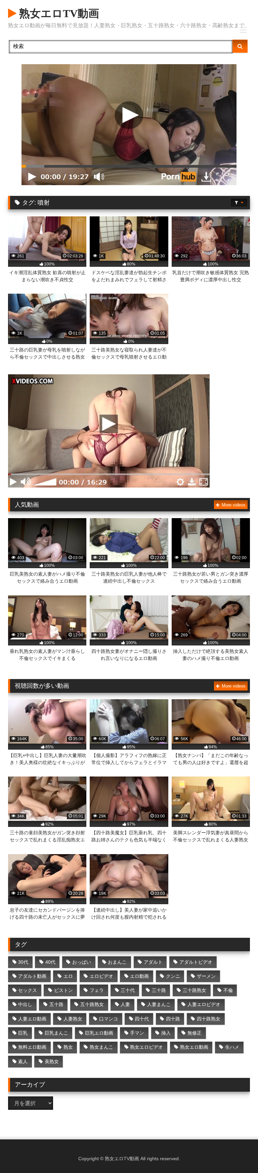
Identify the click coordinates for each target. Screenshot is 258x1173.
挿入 (166, 1033)
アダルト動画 (32, 976)
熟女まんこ (101, 1047)
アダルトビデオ (195, 962)
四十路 (173, 1018)
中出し (25, 1004)
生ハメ (232, 1047)
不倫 (228, 990)
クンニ (173, 976)
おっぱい (81, 962)
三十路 (159, 990)
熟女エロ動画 (194, 1047)
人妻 (125, 1004)
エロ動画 (139, 976)
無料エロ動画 (32, 1047)
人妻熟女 (72, 1018)
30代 (23, 962)
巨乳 (23, 1033)
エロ (68, 976)
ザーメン (206, 976)
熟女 (68, 1047)
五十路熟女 (92, 1004)
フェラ (97, 990)
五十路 (56, 1004)
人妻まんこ (159, 1004)
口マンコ (108, 1018)
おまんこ (117, 962)
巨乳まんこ (56, 1033)
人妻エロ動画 (32, 1018)
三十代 (128, 990)
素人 (23, 1061)
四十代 (142, 1018)
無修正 (194, 1033)
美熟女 (52, 1061)
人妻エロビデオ (203, 1004)
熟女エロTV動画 (57, 13)
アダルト (153, 962)
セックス (27, 990)
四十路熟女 (208, 1018)
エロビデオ (101, 976)
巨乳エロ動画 (99, 1033)
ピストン (63, 990)
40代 (50, 962)
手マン (137, 1033)
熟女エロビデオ (146, 1047)
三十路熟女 (194, 990)
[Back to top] (237, 1153)
